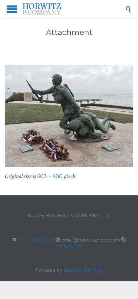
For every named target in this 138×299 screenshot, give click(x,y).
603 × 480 (50, 176)
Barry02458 (69, 246)
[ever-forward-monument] (69, 116)
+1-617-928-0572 (36, 240)
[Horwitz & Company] (73, 9)
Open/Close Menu (12, 9)
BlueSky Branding (83, 270)
